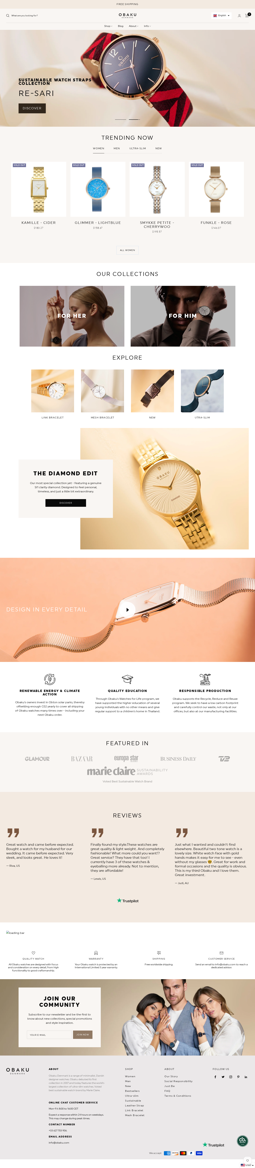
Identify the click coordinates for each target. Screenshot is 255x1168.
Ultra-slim (137, 148)
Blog (120, 26)
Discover (66, 503)
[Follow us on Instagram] (230, 1077)
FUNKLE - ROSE (216, 223)
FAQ (167, 1091)
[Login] (239, 15)
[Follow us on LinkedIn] (246, 1077)
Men (117, 148)
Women (98, 148)
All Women (127, 250)
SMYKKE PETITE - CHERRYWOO (157, 224)
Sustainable (133, 1101)
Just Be (169, 1086)
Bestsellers (132, 1091)
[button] (221, 15)
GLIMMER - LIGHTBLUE (98, 223)
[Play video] (127, 610)
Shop (107, 26)
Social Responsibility (178, 1081)
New (128, 1086)
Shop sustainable (214, 84)
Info (146, 26)
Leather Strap (134, 1105)
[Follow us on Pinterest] (238, 1077)
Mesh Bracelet (134, 1115)
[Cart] (247, 15)
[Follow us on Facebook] (215, 1077)
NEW (158, 148)
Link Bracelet (134, 1110)
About (133, 26)
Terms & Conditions (177, 1096)
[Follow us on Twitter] (223, 1077)
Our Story (171, 1076)
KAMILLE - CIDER (39, 223)
